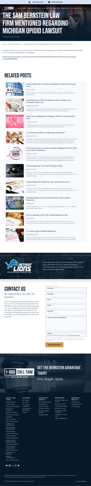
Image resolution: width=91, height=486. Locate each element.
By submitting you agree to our (64, 335)
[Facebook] (18, 465)
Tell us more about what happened (56, 317)
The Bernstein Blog (14, 44)
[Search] (85, 8)
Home (4, 44)
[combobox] (66, 313)
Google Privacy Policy (72, 339)
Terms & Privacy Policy (73, 335)
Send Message (54, 345)
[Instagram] (15, 465)
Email (49, 299)
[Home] (9, 8)
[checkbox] (47, 335)
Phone (49, 305)
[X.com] (12, 465)
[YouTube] (6, 465)
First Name (50, 288)
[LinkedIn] (9, 465)
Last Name (50, 294)
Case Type (50, 311)
